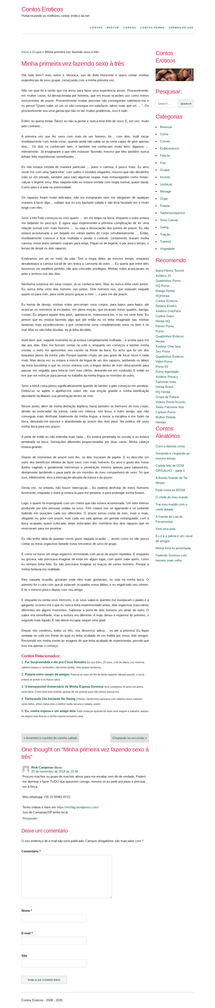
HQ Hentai (163, 392)
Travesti (165, 241)
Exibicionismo (169, 148)
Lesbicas (166, 184)
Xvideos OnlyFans (168, 311)
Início (25, 52)
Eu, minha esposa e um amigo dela (50, 711)
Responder (30, 818)
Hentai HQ (163, 321)
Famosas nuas (166, 382)
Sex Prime (163, 351)
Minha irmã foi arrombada (173, 548)
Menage (165, 191)
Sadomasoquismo (172, 213)
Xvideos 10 (163, 275)
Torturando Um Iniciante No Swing (50, 699)
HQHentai (162, 296)
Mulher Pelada (165, 417)
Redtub (113, 27)
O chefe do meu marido (172, 497)
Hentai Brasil (164, 387)
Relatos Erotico (166, 306)
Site (24, 955)
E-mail (27, 933)
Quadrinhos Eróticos (170, 336)
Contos (96, 27)
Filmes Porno (165, 326)
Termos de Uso (181, 27)
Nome (26, 910)
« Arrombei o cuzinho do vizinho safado (50, 738)
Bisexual (166, 127)
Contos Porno (152, 27)
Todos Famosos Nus (170, 407)
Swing (164, 227)
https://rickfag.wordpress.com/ (77, 807)
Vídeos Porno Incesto (170, 402)
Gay (163, 162)
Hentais (161, 422)
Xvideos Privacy (167, 376)
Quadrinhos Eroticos (170, 356)
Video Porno (164, 361)
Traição (165, 234)
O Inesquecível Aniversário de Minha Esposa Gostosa (64, 686)
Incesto (165, 177)
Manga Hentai (165, 291)
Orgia (164, 198)
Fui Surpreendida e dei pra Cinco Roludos (55, 662)
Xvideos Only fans (168, 346)
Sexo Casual (169, 220)
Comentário (31, 851)
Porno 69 (162, 366)
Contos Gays (165, 316)
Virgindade (167, 248)
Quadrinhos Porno (168, 280)
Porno (160, 331)
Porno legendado (167, 371)
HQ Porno (162, 285)
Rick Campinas (42, 767)
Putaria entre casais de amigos (47, 674)
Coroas (129, 27)
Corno (164, 134)
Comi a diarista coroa (170, 446)
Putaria (165, 205)
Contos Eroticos (42, 9)
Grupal (36, 52)
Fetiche (165, 155)
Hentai (160, 341)
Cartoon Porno (166, 412)
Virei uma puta (165, 529)
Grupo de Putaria (167, 397)
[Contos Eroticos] (174, 80)
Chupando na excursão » (129, 738)
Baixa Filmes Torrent (170, 270)
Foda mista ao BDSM (170, 490)
